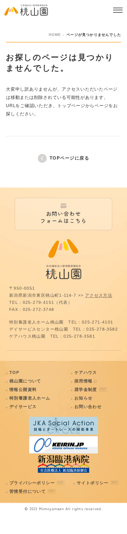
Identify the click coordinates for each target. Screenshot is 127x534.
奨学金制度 (85, 389)
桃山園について (25, 381)
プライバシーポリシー (32, 482)
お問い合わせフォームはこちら (63, 217)
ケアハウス (85, 372)
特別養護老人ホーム (30, 398)
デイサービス (23, 406)
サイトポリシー (93, 482)
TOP (14, 372)
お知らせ (83, 398)
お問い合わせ (88, 406)
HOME (55, 35)
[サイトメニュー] (118, 10)
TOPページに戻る (69, 157)
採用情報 (83, 381)
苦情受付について (27, 491)
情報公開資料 (23, 389)
